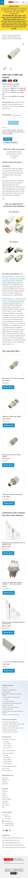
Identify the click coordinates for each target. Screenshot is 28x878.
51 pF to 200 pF (6, 757)
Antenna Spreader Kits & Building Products (12, 703)
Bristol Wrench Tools (7, 775)
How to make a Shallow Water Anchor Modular (12, 845)
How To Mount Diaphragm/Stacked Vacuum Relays (13, 847)
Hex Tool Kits (5, 783)
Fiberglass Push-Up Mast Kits (9, 690)
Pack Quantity (6, 115)
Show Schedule (5, 805)
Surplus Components (7, 770)
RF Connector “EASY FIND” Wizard (10, 726)
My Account (5, 791)
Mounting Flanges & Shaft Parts (9, 766)
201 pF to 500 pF (7, 743)
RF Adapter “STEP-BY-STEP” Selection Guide (12, 728)
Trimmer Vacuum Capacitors (8, 750)
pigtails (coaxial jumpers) (14, 282)
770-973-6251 (8, 818)
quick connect (11, 280)
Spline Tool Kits (5, 779)
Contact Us (5, 788)
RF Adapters (9, 131)
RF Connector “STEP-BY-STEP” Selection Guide (13, 724)
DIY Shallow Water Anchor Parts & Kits (11, 697)
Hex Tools (4, 781)
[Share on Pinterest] (10, 81)
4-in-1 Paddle (5, 699)
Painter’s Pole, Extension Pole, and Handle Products (12, 695)
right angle (21, 278)
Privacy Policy (5, 797)
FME (9, 130)
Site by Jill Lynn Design (19, 863)
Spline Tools (5, 777)
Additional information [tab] (10, 142)
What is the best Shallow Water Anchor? (11, 842)
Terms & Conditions (6, 799)
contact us (5, 295)
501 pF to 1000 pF (7, 745)
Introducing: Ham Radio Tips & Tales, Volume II (12, 837)
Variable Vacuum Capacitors (8, 739)
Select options (9, 387)
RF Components (6, 737)
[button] (23, 44)
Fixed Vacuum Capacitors (8, 753)
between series (13, 278)
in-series (6, 278)
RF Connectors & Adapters (12, 35)
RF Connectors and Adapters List (9, 722)
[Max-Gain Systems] (14, 857)
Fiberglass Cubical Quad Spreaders (10, 707)
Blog (3, 807)
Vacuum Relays (5, 768)
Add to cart (14, 122)
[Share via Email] (15, 81)
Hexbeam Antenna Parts (7, 705)
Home (3, 35)
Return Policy (5, 801)
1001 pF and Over (7, 747)
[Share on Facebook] (4, 81)
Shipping (4, 795)
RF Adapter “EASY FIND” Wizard (9, 730)
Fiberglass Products (7, 685)
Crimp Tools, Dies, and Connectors (10, 732)
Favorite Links (5, 803)
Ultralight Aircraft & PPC (7, 709)
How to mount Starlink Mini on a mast (10, 840)
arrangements (13, 14)
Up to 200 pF (6, 741)
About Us (4, 793)
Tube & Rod (4, 687)
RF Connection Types (18, 131)
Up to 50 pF (6, 755)
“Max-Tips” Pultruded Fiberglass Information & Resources (12, 712)
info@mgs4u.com (8, 821)
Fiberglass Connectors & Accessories (10, 714)
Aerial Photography (6, 692)
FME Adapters (10, 37)
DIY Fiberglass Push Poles (8, 701)
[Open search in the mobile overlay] (26, 2)
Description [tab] (7, 139)
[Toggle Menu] (2, 2)
